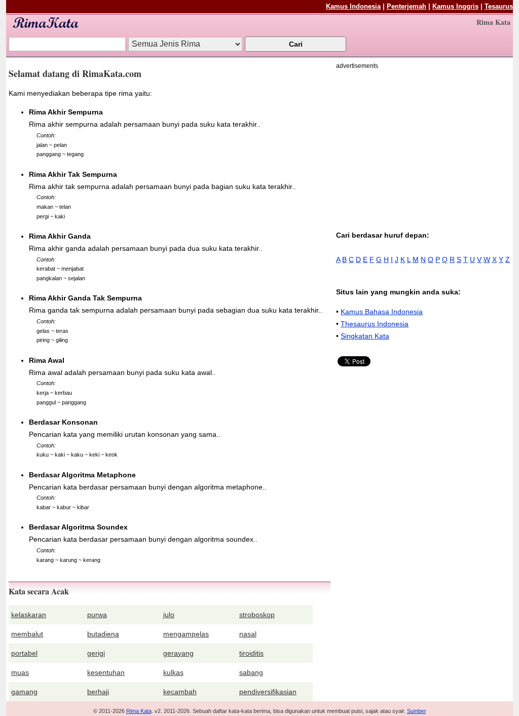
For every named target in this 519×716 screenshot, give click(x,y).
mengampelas (186, 634)
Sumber (416, 711)
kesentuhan (106, 672)
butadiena (103, 634)
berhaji (98, 692)
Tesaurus (499, 6)
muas (20, 672)
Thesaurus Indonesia (375, 324)
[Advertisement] (421, 143)
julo (168, 615)
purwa (97, 615)
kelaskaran (28, 615)
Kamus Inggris (455, 6)
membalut (27, 634)
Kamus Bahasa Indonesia (382, 312)
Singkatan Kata (365, 336)
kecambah (180, 692)
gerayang (178, 653)
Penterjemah (406, 6)
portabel (24, 653)
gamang (24, 692)
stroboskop (257, 615)
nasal (247, 634)
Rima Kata (139, 711)
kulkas (173, 672)
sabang (251, 672)
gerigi (96, 653)
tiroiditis (251, 653)
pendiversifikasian (267, 692)
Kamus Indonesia (353, 6)
